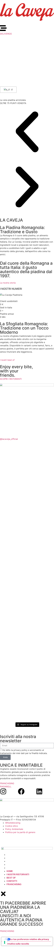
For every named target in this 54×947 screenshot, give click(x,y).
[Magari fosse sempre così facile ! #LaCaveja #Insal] (13, 647)
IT (11, 89)
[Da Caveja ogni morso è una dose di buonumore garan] (41, 459)
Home (10, 855)
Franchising (14, 868)
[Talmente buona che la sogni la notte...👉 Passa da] (41, 682)
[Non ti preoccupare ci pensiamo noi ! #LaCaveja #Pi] (13, 457)
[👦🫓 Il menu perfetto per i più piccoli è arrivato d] (13, 691)
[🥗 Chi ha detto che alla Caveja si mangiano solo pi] (13, 500)
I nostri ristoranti (18, 858)
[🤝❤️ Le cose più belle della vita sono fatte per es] (41, 603)
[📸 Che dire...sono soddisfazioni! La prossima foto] (41, 493)
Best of (11, 861)
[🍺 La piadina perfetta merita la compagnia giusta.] (41, 550)
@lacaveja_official (9, 439)
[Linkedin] (39, 791)
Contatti (12, 864)
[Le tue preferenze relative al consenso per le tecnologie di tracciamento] (4, 942)
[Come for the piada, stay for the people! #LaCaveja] (13, 591)
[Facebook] (21, 791)
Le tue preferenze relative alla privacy (29, 939)
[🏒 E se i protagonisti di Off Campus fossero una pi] (13, 542)
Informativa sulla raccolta (16, 943)
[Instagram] (3, 791)
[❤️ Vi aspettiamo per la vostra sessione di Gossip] (41, 644)
